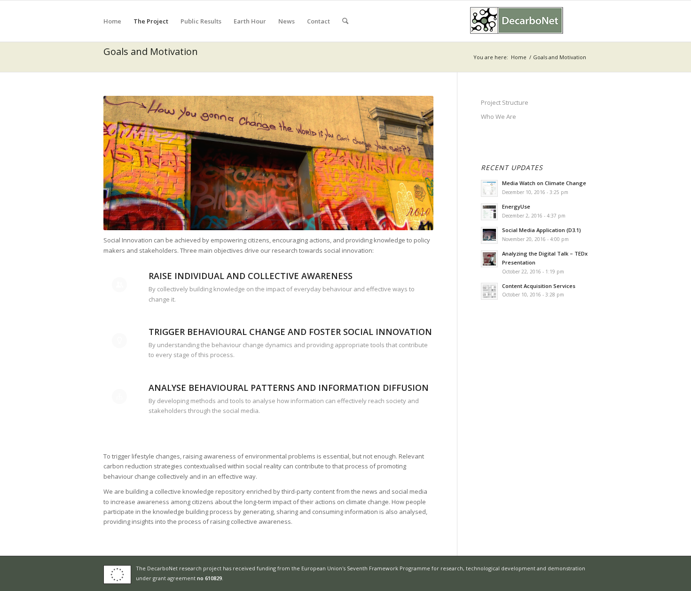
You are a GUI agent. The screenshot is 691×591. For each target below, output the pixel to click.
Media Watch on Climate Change (544, 183)
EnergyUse (516, 206)
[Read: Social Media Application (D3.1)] (489, 235)
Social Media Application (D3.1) (541, 229)
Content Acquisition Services (538, 285)
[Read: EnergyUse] (489, 211)
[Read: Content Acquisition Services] (489, 291)
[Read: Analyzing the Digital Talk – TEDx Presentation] (489, 258)
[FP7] (119, 573)
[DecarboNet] (517, 21)
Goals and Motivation (150, 51)
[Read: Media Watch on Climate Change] (489, 188)
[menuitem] (112, 21)
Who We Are (498, 116)
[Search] (345, 21)
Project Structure (504, 102)
